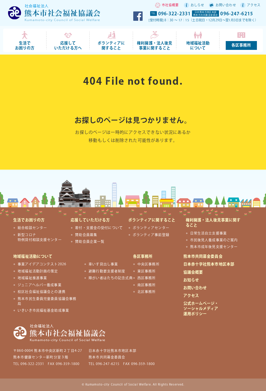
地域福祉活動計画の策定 (38, 271)
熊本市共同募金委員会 (203, 256)
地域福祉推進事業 (32, 278)
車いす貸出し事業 (103, 264)
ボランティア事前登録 (151, 235)
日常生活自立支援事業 (208, 233)
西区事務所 (146, 278)
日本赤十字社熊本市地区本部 (209, 264)
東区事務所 (146, 271)
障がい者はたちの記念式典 (110, 278)
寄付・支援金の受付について (99, 228)
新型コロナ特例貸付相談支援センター (40, 237)
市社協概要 (170, 5)
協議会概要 (193, 272)
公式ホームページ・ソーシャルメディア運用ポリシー (201, 309)
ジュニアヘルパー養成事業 (39, 285)
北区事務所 (146, 291)
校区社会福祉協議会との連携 (41, 291)
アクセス (254, 5)
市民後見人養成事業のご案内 (214, 240)
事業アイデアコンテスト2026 (42, 264)
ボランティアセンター (151, 228)
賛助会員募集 (86, 235)
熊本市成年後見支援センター (214, 246)
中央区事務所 (148, 264)
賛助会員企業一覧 (89, 241)
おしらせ (197, 5)
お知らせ (191, 280)
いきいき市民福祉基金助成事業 (43, 310)
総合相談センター (32, 228)
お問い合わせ (226, 5)
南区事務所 (146, 285)
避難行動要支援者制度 (107, 271)
